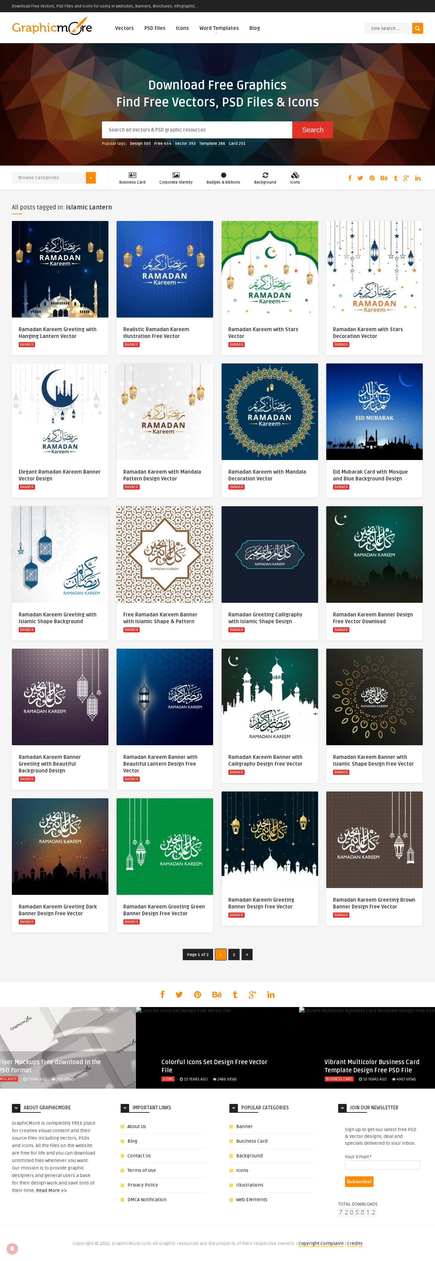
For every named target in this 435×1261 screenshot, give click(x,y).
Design (140, 143)
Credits (355, 1243)
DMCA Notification (147, 1200)
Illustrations (249, 1185)
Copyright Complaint (321, 1243)
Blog (254, 28)
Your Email (358, 1157)
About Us (136, 1126)
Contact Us (139, 1156)
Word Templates (219, 28)
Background (265, 182)
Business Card (132, 182)
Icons (182, 28)
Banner (27, 344)
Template (212, 143)
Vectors (124, 28)
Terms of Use (141, 1170)
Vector (185, 143)
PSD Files (155, 28)
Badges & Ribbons (223, 182)
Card (237, 143)
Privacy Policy (142, 1185)
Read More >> (51, 1190)
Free (163, 143)
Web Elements (251, 1200)
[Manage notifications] (12, 1248)
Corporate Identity (176, 182)
